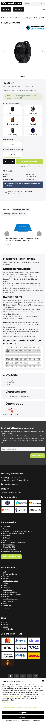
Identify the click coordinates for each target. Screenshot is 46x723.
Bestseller (6, 622)
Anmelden (6, 9)
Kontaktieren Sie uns (10, 574)
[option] (23, 234)
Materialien (9, 18)
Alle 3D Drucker (8, 629)
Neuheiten (6, 624)
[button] (3, 52)
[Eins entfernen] (5, 161)
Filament (18, 18)
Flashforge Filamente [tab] (21, 210)
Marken (5, 627)
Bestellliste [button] (10, 171)
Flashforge (27, 18)
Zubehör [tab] (6, 210)
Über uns (6, 576)
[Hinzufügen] (12, 161)
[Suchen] (42, 4)
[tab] (23, 376)
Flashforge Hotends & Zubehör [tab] (14, 214)
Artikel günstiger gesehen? (32, 166)
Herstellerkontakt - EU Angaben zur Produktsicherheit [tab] (20, 193)
